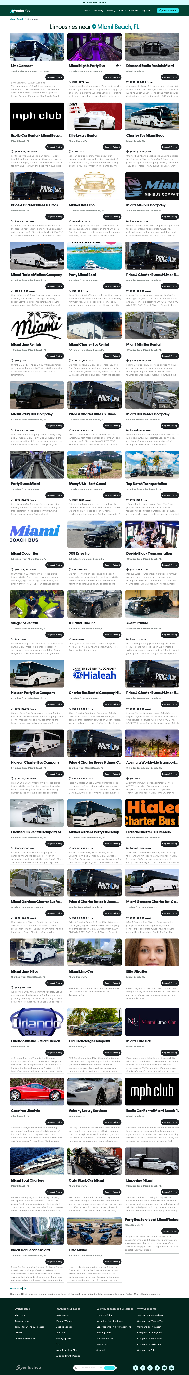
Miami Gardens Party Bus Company (97, 832)
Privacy (18, 1332)
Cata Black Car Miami (86, 1180)
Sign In (146, 10)
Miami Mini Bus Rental (143, 344)
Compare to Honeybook (149, 1332)
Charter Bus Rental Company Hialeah (98, 693)
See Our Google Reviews (150, 1315)
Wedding (98, 10)
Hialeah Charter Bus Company (35, 762)
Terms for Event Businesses (29, 1327)
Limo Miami (78, 1250)
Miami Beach (17, 19)
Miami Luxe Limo (81, 205)
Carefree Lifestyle (25, 1111)
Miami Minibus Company (145, 205)
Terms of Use (22, 1321)
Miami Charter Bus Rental (89, 344)
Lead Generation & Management (113, 1327)
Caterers (60, 1332)
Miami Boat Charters (27, 1180)
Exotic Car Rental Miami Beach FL (152, 1111)
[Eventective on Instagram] (142, 1368)
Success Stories (104, 1338)
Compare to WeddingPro (150, 1321)
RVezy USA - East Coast (87, 484)
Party (87, 10)
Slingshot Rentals (24, 623)
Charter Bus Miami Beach (146, 135)
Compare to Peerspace (149, 1338)
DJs (57, 1344)
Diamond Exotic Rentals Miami (150, 66)
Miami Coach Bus (25, 553)
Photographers (63, 1338)
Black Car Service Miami (30, 1250)
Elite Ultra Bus (137, 971)
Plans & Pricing (104, 1315)
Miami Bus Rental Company (147, 414)
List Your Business (128, 10)
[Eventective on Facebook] (135, 1368)
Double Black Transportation (149, 553)
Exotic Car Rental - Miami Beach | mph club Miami (50, 135)
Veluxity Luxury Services (88, 1111)
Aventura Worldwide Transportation (154, 762)
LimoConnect (22, 66)
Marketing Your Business (109, 1321)
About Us (20, 1315)
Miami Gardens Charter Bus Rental (38, 902)
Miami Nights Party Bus (87, 66)
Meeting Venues (64, 1327)
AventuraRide (137, 623)
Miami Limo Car (81, 971)
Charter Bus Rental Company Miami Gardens (46, 832)
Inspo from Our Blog (66, 1350)
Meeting (111, 10)
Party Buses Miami (25, 484)
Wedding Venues (64, 1321)
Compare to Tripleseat (149, 1327)
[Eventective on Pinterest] (150, 1368)
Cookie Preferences (25, 1338)
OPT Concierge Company (89, 1041)
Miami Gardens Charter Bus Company (156, 902)
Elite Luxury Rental (83, 135)
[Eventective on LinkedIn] (171, 1368)
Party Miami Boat (82, 275)
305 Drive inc (79, 553)
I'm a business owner (93, 2)
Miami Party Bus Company (32, 414)
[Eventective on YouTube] (164, 1368)
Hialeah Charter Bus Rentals (148, 832)
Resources (102, 1344)
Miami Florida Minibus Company (36, 275)
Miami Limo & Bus (24, 971)
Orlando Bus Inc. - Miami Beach (35, 1041)
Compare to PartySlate (149, 1344)
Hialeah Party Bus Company (33, 693)
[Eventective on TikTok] (157, 1368)
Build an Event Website (68, 1356)
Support (100, 1350)
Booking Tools (103, 1332)
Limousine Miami (139, 1180)
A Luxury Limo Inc (82, 623)
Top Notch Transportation (146, 484)
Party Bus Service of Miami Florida (151, 1220)
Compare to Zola (146, 1350)
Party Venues (62, 1315)
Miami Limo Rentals (26, 344)
